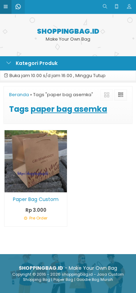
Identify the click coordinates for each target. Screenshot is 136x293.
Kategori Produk (36, 63)
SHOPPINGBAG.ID (68, 31)
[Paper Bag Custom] (36, 160)
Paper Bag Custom (36, 199)
